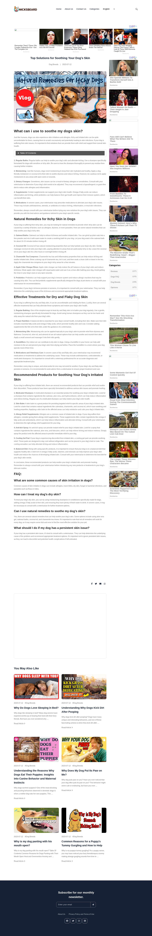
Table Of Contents (28, 153)
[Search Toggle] (136, 9)
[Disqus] (60, 627)
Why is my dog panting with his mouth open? (33, 843)
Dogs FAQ (123, 277)
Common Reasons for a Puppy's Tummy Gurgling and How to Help (82, 843)
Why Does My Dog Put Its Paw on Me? (82, 772)
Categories (94, 9)
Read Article (19, 723)
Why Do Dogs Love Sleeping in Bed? (36, 707)
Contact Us (81, 9)
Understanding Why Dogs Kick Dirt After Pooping (83, 709)
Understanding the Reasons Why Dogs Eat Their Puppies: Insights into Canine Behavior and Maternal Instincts (35, 776)
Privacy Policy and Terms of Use (81, 914)
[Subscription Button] (93, 904)
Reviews (123, 271)
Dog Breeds (53, 64)
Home (58, 9)
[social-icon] (67, 920)
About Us (69, 9)
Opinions (123, 287)
